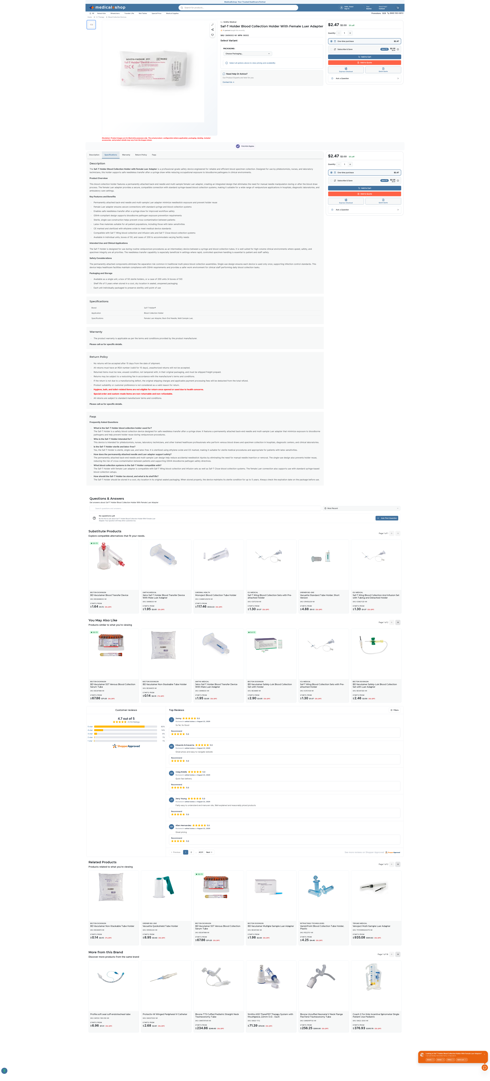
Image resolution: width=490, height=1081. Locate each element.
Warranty (126, 155)
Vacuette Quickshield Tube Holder (160, 926)
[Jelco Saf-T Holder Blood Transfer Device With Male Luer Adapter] (166, 556)
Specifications (111, 155)
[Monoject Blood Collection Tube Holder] (219, 556)
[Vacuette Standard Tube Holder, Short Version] (324, 556)
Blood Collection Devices (117, 17)
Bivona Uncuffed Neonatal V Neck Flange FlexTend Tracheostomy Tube (321, 1015)
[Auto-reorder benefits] (398, 49)
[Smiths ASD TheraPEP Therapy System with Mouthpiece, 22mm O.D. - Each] (271, 977)
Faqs (154, 155)
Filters (396, 710)
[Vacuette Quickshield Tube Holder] (166, 887)
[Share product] (212, 29)
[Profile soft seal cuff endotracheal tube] (114, 977)
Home (90, 17)
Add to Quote (366, 62)
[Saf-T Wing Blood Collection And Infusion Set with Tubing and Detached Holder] (376, 556)
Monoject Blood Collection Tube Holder (215, 595)
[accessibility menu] (4, 1070)
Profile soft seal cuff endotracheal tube (110, 1014)
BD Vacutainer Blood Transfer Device (109, 595)
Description (94, 155)
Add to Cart (366, 57)
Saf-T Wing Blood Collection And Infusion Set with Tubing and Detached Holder (376, 596)
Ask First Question (389, 518)
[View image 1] (91, 24)
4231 (201, 852)
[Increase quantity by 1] (350, 33)
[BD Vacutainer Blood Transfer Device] (114, 556)
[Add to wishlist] (212, 34)
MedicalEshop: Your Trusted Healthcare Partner (245, 2)
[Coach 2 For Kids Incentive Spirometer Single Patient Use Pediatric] (376, 977)
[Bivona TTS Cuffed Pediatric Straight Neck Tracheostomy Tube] (219, 977)
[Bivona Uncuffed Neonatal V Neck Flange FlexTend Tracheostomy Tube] (324, 977)
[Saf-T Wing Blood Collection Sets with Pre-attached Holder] (271, 556)
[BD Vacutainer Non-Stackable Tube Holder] (166, 645)
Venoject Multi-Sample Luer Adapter (371, 926)
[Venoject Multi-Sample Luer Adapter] (376, 887)
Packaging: (229, 48)
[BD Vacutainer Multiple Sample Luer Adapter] (271, 887)
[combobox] (247, 53)
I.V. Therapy (100, 17)
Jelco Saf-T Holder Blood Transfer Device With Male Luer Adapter (164, 596)
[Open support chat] (485, 1067)
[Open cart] (398, 7)
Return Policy (141, 155)
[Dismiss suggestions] (484, 1054)
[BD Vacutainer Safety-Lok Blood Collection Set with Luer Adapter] (376, 645)
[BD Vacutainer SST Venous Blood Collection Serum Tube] (114, 645)
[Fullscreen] (212, 24)
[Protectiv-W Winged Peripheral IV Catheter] (166, 977)
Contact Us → (228, 82)
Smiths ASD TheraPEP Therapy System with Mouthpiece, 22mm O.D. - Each (270, 1015)
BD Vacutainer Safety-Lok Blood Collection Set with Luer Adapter (375, 685)
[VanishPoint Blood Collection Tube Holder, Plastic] (324, 887)
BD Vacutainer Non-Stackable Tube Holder (165, 684)
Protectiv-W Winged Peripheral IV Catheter (165, 1014)
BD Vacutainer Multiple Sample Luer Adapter (271, 926)
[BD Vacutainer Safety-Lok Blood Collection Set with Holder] (271, 645)
